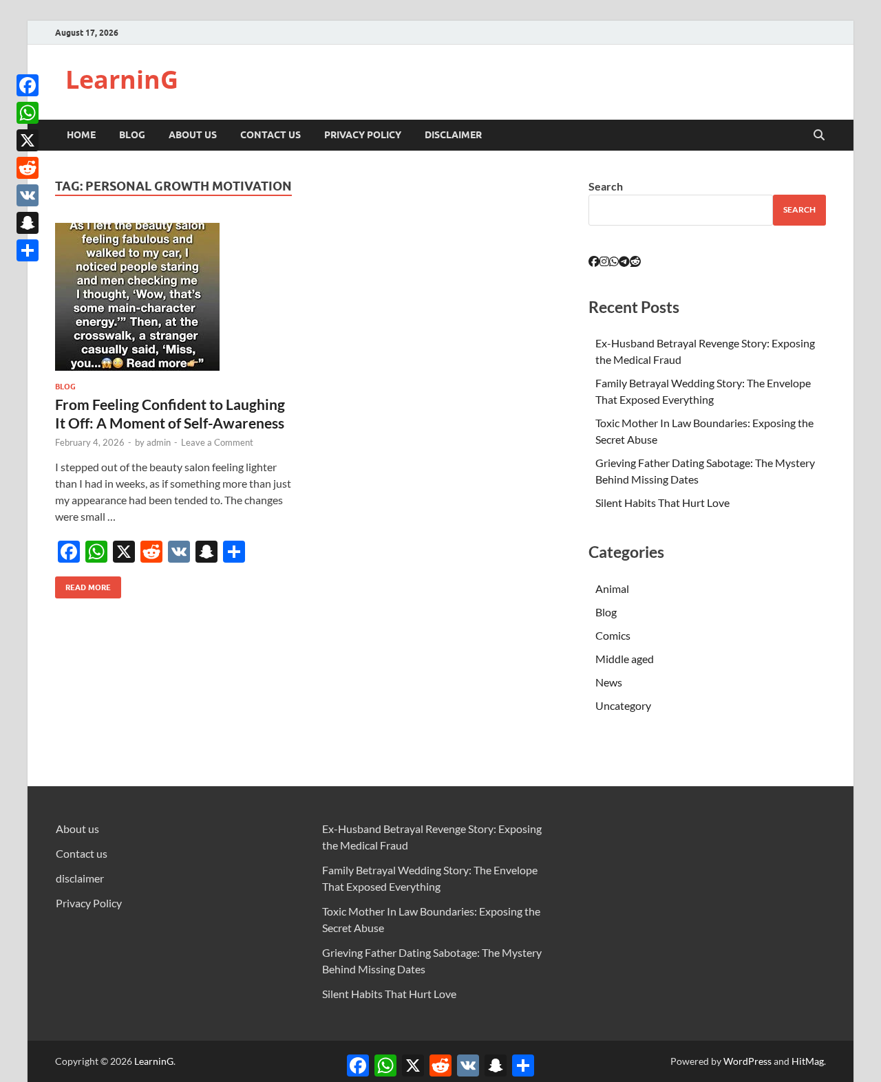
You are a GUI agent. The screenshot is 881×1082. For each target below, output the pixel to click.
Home (81, 134)
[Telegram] (624, 261)
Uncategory (623, 705)
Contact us (270, 134)
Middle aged (624, 658)
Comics (612, 635)
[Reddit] (27, 168)
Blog (132, 134)
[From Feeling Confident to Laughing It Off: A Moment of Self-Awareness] (175, 297)
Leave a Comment (217, 442)
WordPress (747, 1061)
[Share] (27, 250)
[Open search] (819, 135)
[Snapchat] (27, 223)
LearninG (121, 79)
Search (605, 186)
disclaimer (453, 134)
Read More (83, 584)
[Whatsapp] (614, 261)
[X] (27, 140)
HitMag (808, 1061)
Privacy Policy (362, 134)
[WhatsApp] (27, 113)
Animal (612, 588)
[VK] (27, 195)
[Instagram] (604, 261)
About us (193, 134)
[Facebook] (27, 85)
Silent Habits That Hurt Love (662, 502)
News (608, 682)
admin (159, 442)
